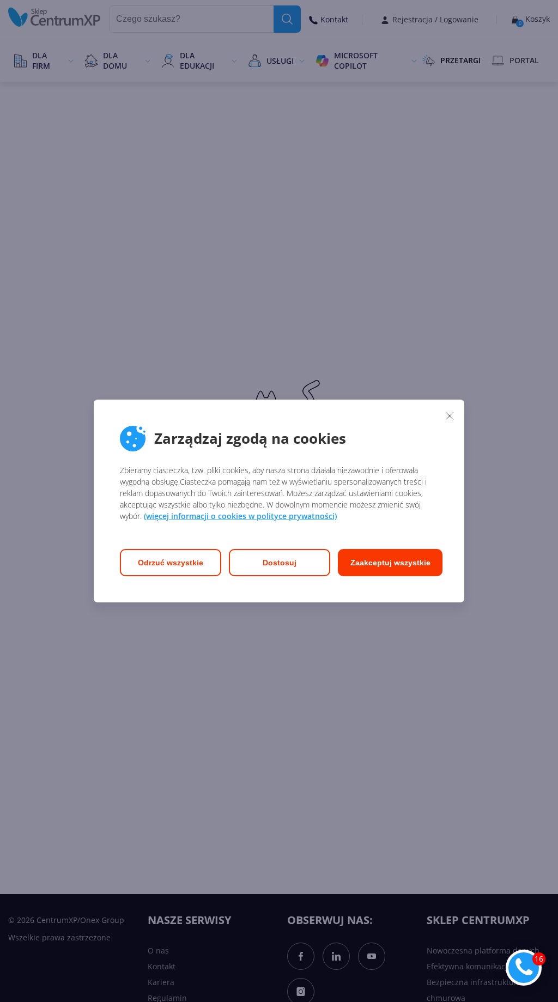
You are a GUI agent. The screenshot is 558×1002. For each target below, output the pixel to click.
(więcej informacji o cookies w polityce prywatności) (240, 516)
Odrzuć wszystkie (170, 562)
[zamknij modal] (449, 415)
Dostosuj (279, 562)
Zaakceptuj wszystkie (390, 562)
